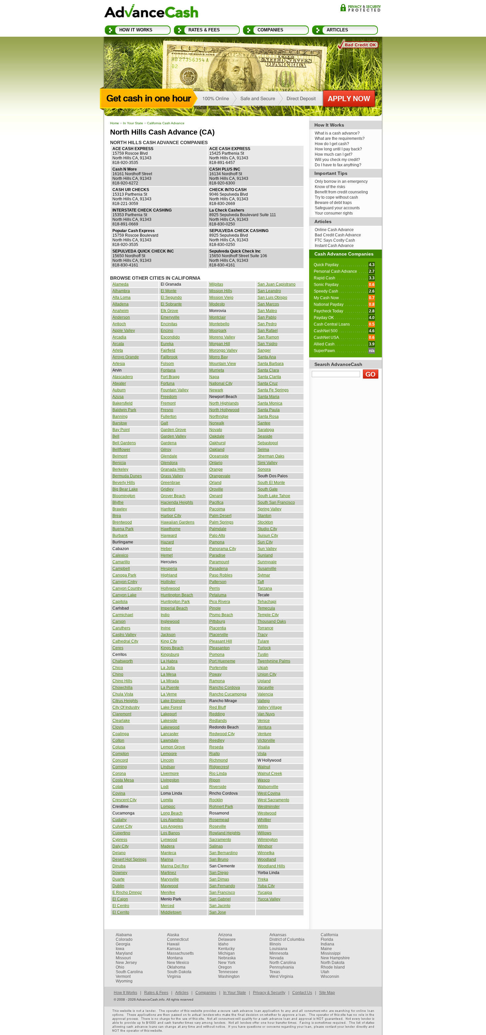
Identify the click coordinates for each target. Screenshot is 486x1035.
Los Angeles (172, 826)
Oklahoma (176, 967)
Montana (175, 958)
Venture (264, 734)
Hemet (167, 555)
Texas (274, 972)
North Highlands (224, 403)
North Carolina (282, 962)
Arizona (225, 935)
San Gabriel (220, 899)
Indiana (327, 944)
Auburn (119, 390)
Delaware (227, 939)
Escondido (170, 337)
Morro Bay (218, 357)
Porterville (218, 667)
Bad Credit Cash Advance (338, 235)
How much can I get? (333, 154)
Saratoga (266, 429)
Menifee (168, 892)
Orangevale (219, 476)
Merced (167, 905)
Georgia (123, 944)
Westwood (267, 813)
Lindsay (168, 767)
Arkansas (277, 935)
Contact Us (302, 992)
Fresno (167, 410)
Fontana (168, 370)
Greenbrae (170, 482)
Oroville (216, 489)
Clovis (118, 727)
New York (226, 962)
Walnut (264, 767)
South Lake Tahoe (274, 496)
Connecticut (177, 939)
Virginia (174, 976)
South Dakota (179, 972)
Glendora (169, 462)
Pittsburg (217, 621)
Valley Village (270, 707)
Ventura (264, 727)
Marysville (170, 879)
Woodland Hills (271, 866)
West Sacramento (273, 800)
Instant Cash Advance (334, 245)
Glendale (169, 456)
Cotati (117, 786)
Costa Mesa (123, 780)
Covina (118, 793)
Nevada (276, 958)
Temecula (266, 608)
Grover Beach (173, 496)
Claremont (121, 714)
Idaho (223, 944)
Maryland (124, 953)
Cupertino (121, 833)
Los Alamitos (172, 819)
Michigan (226, 953)
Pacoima (217, 509)
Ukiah (263, 667)
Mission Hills (220, 291)
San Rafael (268, 330)
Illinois (275, 944)
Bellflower (121, 449)
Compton (120, 753)
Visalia (264, 747)
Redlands (218, 720)
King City (169, 641)
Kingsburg (170, 654)
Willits (263, 826)
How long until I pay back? (338, 149)
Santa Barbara (271, 363)
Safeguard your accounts (337, 208)
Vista (262, 753)
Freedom (169, 396)
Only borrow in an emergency (341, 181)
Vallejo (264, 700)
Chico (117, 667)
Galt (164, 423)
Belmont (119, 456)
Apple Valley (123, 330)
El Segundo (171, 297)
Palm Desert (220, 515)
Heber (166, 548)
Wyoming (124, 981)
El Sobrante (171, 304)
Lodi (165, 786)
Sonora (264, 469)
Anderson (121, 317)
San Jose (217, 912)
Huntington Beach (177, 595)
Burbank (120, 535)
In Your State (133, 123)
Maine (326, 948)
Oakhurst (217, 443)
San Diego (218, 872)
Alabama (124, 935)
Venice (264, 720)
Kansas (174, 948)
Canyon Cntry (124, 581)
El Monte (169, 291)
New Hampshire (335, 958)
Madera (168, 846)
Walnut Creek (270, 773)
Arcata (118, 343)
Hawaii (173, 944)
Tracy (262, 634)
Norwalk (216, 423)
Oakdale (216, 436)
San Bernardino (223, 853)
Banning (120, 416)
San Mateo (267, 310)
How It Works (135, 29)
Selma (263, 449)
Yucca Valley (269, 899)
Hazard (167, 542)
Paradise (217, 555)
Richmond (218, 760)
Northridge (218, 416)
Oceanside (219, 456)
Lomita (167, 800)
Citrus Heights (125, 700)
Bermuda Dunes (127, 476)
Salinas (216, 846)
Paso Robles (220, 575)
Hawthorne (171, 529)
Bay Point (121, 429)
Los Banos (170, 833)
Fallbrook (169, 357)
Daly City (120, 846)
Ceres (117, 648)
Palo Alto (217, 535)
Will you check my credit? (337, 159)
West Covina (269, 793)
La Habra (169, 661)
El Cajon (120, 899)
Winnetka (266, 853)
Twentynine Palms (274, 661)
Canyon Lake (124, 595)
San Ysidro (267, 343)
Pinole (215, 608)
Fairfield (168, 350)
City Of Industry (126, 707)
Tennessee (228, 972)
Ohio (120, 967)
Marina (167, 859)
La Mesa (168, 674)
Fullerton (169, 416)
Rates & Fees (204, 29)
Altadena (120, 304)
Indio (165, 615)
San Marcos (268, 304)
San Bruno (218, 859)
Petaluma (217, 595)
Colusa (118, 747)
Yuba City (266, 886)
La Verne (169, 694)
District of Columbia (286, 939)
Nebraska (227, 958)
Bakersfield (122, 403)
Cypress (119, 839)
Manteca (168, 853)
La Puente (170, 687)
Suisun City (268, 535)
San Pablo (267, 317)
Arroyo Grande (125, 357)
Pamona (216, 542)
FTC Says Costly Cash (335, 240)
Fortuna (168, 383)
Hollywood (170, 588)
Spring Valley (269, 509)
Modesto (217, 304)
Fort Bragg (170, 377)
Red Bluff (217, 707)
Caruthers (121, 628)
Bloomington (123, 496)
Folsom (167, 363)
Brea (116, 515)
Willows (264, 833)
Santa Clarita (269, 377)
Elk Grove (169, 310)
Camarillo (121, 562)
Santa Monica (270, 403)
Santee (264, 423)
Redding (217, 714)
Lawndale (170, 740)
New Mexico (178, 962)
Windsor (265, 846)
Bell (115, 436)
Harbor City (171, 515)
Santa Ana (267, 357)
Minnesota (278, 953)
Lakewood (170, 727)
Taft (261, 581)
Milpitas (216, 284)
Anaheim (120, 310)
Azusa (118, 396)
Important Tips (330, 173)
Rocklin (216, 800)
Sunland (265, 555)
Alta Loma (121, 297)
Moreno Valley (222, 337)
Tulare (263, 641)
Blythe (118, 502)
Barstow (119, 423)
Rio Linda (218, 773)
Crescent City (124, 800)
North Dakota (332, 962)
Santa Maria (268, 396)
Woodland (267, 859)
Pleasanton (219, 648)
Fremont (168, 403)
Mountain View (222, 363)
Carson (119, 621)
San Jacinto (219, 905)
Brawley (119, 509)
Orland (215, 482)
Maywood (169, 886)
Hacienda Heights (177, 502)
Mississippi (331, 953)
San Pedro (267, 324)
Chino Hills (122, 681)
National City (220, 383)
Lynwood (169, 839)
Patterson (217, 581)
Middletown (171, 912)
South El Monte (271, 482)
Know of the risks (330, 186)
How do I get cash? (332, 143)
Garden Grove (173, 429)
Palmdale (217, 529)
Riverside (217, 786)
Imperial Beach (174, 608)
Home (114, 123)
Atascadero (122, 377)
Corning (119, 767)
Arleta (117, 350)
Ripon (214, 780)
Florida (327, 939)
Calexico (120, 555)
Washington (229, 976)
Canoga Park (124, 575)
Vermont (123, 976)
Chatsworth (122, 661)
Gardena (169, 443)
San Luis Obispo (272, 297)
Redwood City (222, 734)
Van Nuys (266, 714)
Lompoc (168, 806)
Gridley (167, 489)
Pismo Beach (221, 615)
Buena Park (123, 529)
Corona (119, 773)
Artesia (118, 363)
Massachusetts (180, 953)
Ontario (216, 462)
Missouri (123, 958)
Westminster (269, 806)
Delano (119, 853)
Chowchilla (122, 687)
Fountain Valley (174, 390)
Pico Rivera (219, 601)
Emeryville (170, 317)
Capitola (120, 601)
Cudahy (119, 819)
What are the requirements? (340, 138)
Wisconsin (330, 976)
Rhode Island (333, 967)
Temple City (268, 615)
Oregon (225, 967)
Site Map (327, 992)
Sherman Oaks (271, 456)
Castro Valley (124, 634)
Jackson (168, 634)
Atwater (119, 383)
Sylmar (264, 575)
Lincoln (167, 760)
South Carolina (129, 972)
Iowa (120, 948)
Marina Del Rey (175, 866)
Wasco (264, 780)
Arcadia (119, 337)
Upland (264, 681)
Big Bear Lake (125, 489)
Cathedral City (125, 641)
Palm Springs (221, 522)
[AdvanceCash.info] (151, 12)
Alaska (173, 935)
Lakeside (169, 720)
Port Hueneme (222, 661)
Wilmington (268, 839)
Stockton (265, 522)
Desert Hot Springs (129, 859)
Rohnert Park (221, 806)
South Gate (268, 489)
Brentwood (122, 522)
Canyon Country (127, 588)
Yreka (263, 879)
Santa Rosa (268, 416)
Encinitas (169, 324)
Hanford (168, 509)
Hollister (168, 581)
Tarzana (265, 588)
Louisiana (278, 948)
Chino (117, 674)
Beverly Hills (123, 482)
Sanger (264, 350)
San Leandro (269, 291)
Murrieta (216, 370)
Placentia (217, 628)
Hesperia (169, 568)
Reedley (216, 740)
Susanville (267, 568)
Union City (267, 674)
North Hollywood (224, 410)
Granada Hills (173, 469)
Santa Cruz (268, 383)
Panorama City (222, 548)
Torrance (265, 628)
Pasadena (218, 568)
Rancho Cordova (224, 687)
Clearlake (121, 720)
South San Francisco (276, 502)
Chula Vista (122, 694)
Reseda (216, 747)
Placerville (218, 634)
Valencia (265, 694)
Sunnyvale (267, 562)
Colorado (124, 939)
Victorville (266, 740)
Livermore (170, 773)
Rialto (214, 753)
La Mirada (170, 681)
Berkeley (120, 469)
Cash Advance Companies (344, 254)
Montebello (219, 324)
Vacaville (266, 687)
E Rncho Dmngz (127, 892)
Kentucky (226, 948)
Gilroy (166, 449)
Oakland (216, 449)
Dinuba (119, 866)
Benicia (119, 462)
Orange (216, 469)
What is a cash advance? (337, 133)
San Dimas (219, 879)
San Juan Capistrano (277, 284)
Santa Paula (269, 410)
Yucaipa (265, 892)
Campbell (121, 568)
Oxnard (216, 496)
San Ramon (268, 337)
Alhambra (121, 291)
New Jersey (126, 962)
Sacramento (220, 839)
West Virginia (281, 976)
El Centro (120, 905)
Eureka (167, 343)
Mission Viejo (221, 297)
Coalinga (120, 734)
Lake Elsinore (173, 700)
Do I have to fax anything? (338, 165)
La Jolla (168, 667)
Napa (214, 377)
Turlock (264, 648)
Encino (167, 330)
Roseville (217, 826)
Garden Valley (173, 436)
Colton (118, 740)
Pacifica (216, 502)
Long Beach (171, 813)
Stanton (264, 515)
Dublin (118, 886)
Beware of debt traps (333, 202)
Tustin (263, 654)
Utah (325, 972)
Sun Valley (267, 548)
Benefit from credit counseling (341, 192)
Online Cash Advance (334, 229)
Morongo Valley (223, 350)
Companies (270, 29)
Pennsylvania (281, 967)
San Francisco (222, 892)
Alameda (120, 284)
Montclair (217, 317)
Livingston (170, 780)
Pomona (216, 654)
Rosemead (219, 819)
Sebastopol (268, 443)
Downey (119, 872)
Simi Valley (267, 462)
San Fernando (222, 886)
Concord (120, 760)
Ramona (217, 681)
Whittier (264, 819)
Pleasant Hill (220, 641)
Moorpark (217, 330)
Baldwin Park (124, 410)
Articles (337, 29)
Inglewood (170, 621)
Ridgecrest (219, 767)
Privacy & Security (360, 7)
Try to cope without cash (336, 197)
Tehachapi (267, 601)
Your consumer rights (334, 213)
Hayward (169, 535)
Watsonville (268, 786)
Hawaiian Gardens (177, 522)
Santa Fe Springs (273, 390)
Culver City (122, 826)
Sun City (265, 542)
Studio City (267, 529)
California (329, 935)
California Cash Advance (165, 123)
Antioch (119, 324)
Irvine (166, 628)
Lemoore (169, 753)
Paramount (219, 562)
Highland (169, 575)
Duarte (118, 879)
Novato (215, 429)
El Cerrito (120, 912)
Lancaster (170, 734)
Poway (215, 674)
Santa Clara (268, 370)
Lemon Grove (173, 747)
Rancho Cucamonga (228, 694)
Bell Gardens (124, 443)
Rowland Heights (224, 833)
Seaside (265, 436)
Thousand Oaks (272, 621)
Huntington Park (175, 601)
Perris (214, 588)
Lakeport (169, 714)
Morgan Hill (219, 343)
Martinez (168, 872)
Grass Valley (172, 476)
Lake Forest (171, 707)
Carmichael (122, 615)
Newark (216, 390)
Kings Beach (172, 648)
